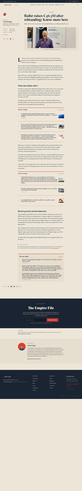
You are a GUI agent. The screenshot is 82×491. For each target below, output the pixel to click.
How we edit (5, 34)
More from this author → (34, 358)
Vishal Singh (7, 22)
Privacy (63, 396)
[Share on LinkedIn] (10, 39)
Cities (46, 4)
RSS (73, 388)
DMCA (77, 396)
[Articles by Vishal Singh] (6, 15)
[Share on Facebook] (14, 286)
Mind (43, 4)
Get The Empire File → (72, 385)
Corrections (52, 385)
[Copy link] (13, 39)
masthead (29, 333)
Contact (51, 388)
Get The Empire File (74, 1)
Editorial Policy (52, 383)
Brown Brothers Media (8, 381)
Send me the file (52, 320)
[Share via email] (17, 286)
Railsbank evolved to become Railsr (40, 77)
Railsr (43, 58)
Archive (34, 390)
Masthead (51, 381)
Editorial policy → (55, 248)
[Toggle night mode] (66, 1)
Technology (33, 4)
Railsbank (57, 58)
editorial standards (21, 333)
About (62, 4)
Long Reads (51, 4)
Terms (68, 396)
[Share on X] (8, 39)
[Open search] (78, 5)
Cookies (73, 396)
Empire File (57, 4)
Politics (39, 4)
